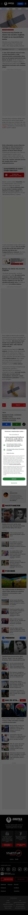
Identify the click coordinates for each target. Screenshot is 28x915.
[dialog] (14, 457)
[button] (14, 453)
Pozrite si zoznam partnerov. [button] (15, 464)
